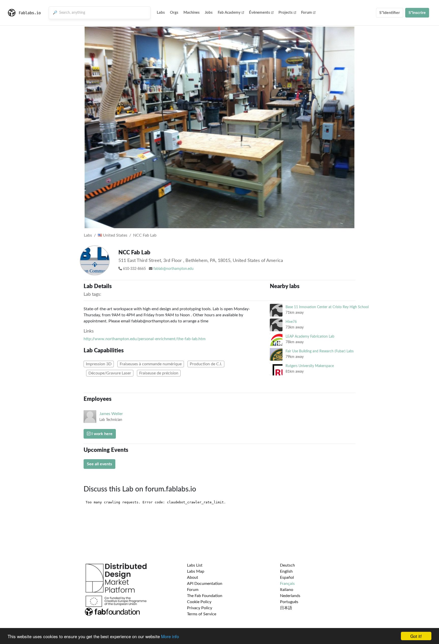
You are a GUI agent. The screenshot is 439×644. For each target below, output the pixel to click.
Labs (161, 12)
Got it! (416, 636)
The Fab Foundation (204, 596)
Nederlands (290, 596)
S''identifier (389, 13)
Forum (306, 12)
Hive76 (291, 322)
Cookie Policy (199, 602)
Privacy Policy (199, 608)
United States (114, 235)
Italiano (286, 590)
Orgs (174, 12)
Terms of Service (201, 614)
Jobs (209, 12)
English (286, 571)
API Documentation (204, 584)
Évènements (259, 12)
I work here (101, 434)
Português (289, 602)
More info (170, 636)
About (192, 577)
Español (287, 577)
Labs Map (195, 571)
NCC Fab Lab (144, 235)
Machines (191, 12)
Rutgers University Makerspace (310, 366)
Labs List (194, 565)
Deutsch (287, 565)
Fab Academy (229, 12)
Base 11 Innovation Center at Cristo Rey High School (327, 307)
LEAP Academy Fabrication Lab (310, 336)
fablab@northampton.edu (173, 269)
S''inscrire (417, 13)
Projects (285, 12)
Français (287, 584)
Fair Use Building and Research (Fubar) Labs (320, 351)
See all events (99, 464)
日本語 (286, 608)
